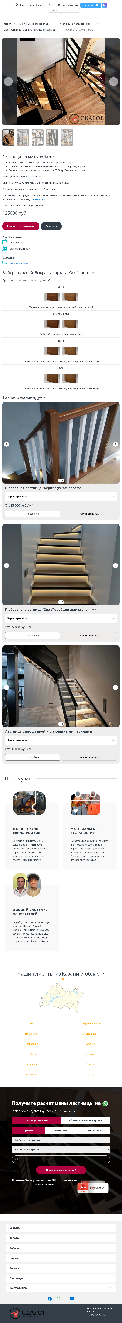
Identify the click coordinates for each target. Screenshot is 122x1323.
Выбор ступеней (17, 272)
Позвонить (67, 1111)
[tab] (17, 273)
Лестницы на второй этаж (34, 23)
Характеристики (17, 496)
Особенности (81, 272)
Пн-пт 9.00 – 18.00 (69, 5)
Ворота (14, 1238)
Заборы (14, 1248)
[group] (61, 81)
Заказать (51, 226)
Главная (6, 23)
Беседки (14, 1228)
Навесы (14, 1258)
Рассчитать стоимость (21, 226)
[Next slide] (113, 81)
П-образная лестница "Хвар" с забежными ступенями (51, 609)
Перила (14, 1268)
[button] (6, 444)
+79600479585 (38, 199)
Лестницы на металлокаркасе (76, 23)
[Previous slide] (8, 81)
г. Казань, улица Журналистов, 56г (35, 4)
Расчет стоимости (89, 513)
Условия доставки (19, 262)
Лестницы (16, 1278)
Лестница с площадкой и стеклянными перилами (48, 731)
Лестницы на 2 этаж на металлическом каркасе (29, 29)
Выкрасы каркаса (51, 272)
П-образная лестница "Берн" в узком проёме (43, 488)
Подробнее (33, 513)
